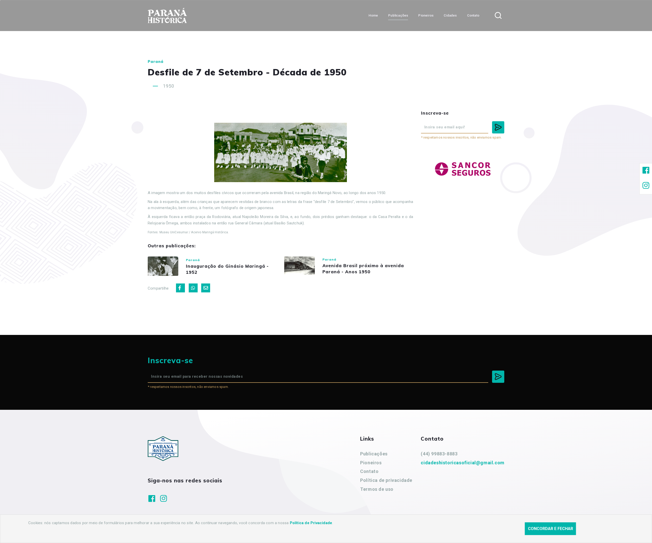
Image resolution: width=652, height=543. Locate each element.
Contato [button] (473, 15)
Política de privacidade (386, 480)
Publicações (374, 453)
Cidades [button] (450, 15)
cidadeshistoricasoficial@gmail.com (462, 462)
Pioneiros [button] (425, 15)
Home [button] (373, 15)
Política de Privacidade (311, 523)
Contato (369, 471)
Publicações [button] (398, 15)
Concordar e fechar (550, 528)
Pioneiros (371, 462)
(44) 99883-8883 (439, 453)
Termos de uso (376, 489)
